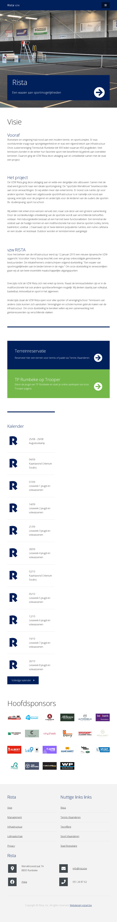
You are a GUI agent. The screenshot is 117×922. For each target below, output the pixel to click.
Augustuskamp (37, 443)
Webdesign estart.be (81, 905)
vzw (13, 5)
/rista (24, 882)
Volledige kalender (21, 680)
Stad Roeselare (68, 846)
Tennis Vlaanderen (70, 817)
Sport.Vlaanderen (69, 836)
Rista (63, 807)
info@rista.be (80, 868)
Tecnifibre (65, 826)
